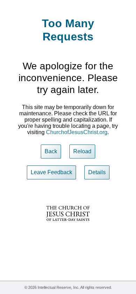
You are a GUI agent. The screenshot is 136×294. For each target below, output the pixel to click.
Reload (82, 151)
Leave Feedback (51, 172)
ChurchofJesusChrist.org (76, 132)
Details (97, 172)
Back (51, 151)
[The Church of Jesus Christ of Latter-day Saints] (68, 226)
